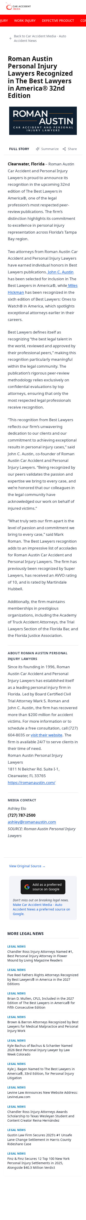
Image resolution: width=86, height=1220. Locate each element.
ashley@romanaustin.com (32, 821)
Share (72, 149)
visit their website (46, 735)
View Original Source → (27, 866)
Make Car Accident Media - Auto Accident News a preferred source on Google (41, 909)
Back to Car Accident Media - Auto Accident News (40, 38)
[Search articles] (80, 6)
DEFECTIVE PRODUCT (58, 20)
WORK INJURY (25, 20)
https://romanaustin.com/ (31, 782)
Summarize (50, 149)
